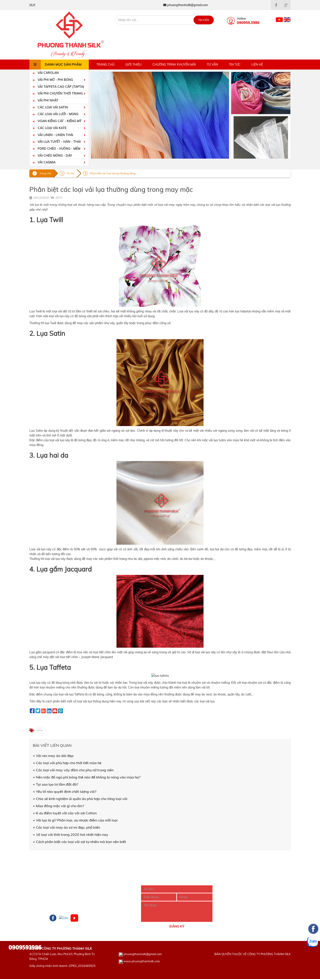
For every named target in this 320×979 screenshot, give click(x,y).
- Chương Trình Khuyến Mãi (48, 899)
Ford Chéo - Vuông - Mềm (58, 149)
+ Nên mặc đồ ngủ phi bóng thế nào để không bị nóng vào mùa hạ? (86, 777)
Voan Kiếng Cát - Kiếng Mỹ (59, 121)
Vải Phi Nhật (47, 100)
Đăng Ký (176, 926)
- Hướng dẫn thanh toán (102, 894)
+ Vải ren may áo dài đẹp (53, 755)
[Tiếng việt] (279, 19)
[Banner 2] (260, 137)
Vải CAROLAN (48, 73)
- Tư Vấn (35, 905)
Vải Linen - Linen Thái (55, 135)
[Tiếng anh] (287, 19)
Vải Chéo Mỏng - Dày (54, 156)
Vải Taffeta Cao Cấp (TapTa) (60, 87)
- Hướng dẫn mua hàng (101, 888)
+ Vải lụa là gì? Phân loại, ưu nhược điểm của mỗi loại (75, 820)
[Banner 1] (260, 93)
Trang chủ (105, 64)
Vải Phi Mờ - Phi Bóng (55, 80)
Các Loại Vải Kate (51, 128)
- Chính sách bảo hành (101, 905)
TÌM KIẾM (203, 20)
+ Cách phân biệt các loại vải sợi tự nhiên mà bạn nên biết (79, 842)
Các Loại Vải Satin (52, 107)
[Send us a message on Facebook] (313, 955)
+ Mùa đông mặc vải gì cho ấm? (58, 806)
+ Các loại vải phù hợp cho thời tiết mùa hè (67, 763)
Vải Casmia (46, 162)
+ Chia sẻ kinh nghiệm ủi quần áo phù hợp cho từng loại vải (80, 798)
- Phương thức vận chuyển (103, 899)
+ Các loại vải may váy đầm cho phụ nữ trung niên (73, 770)
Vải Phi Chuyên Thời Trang (60, 93)
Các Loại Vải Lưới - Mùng (57, 114)
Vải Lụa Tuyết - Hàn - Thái (59, 142)
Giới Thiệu (133, 64)
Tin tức (235, 64)
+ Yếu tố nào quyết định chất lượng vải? (64, 791)
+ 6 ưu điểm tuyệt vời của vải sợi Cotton (65, 813)
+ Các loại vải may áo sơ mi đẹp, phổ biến (66, 827)
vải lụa (40, 730)
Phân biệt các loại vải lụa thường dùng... (113, 173)
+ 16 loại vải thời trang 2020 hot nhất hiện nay (70, 834)
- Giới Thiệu (37, 888)
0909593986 (25, 947)
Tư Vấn (212, 64)
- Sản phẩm (37, 894)
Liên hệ (257, 64)
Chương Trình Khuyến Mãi (174, 64)
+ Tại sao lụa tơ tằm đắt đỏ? (55, 784)
